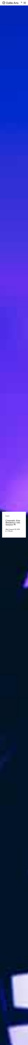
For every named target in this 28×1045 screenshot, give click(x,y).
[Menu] (24, 2)
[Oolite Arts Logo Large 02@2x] (11, 2)
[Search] (21, 2)
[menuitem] (21, 2)
